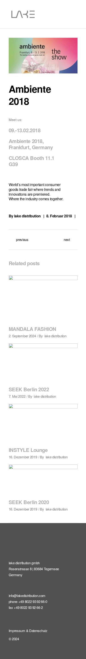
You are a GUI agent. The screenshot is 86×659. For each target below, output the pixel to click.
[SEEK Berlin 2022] (43, 362)
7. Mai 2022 (17, 396)
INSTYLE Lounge (28, 450)
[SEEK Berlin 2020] (43, 480)
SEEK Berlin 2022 (29, 389)
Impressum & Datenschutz (28, 630)
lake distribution (27, 216)
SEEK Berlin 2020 (29, 502)
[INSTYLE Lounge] (43, 423)
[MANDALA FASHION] (43, 298)
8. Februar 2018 (59, 216)
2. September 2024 (22, 335)
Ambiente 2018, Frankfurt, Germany (31, 144)
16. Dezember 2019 (23, 456)
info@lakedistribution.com (27, 595)
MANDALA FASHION (32, 328)
